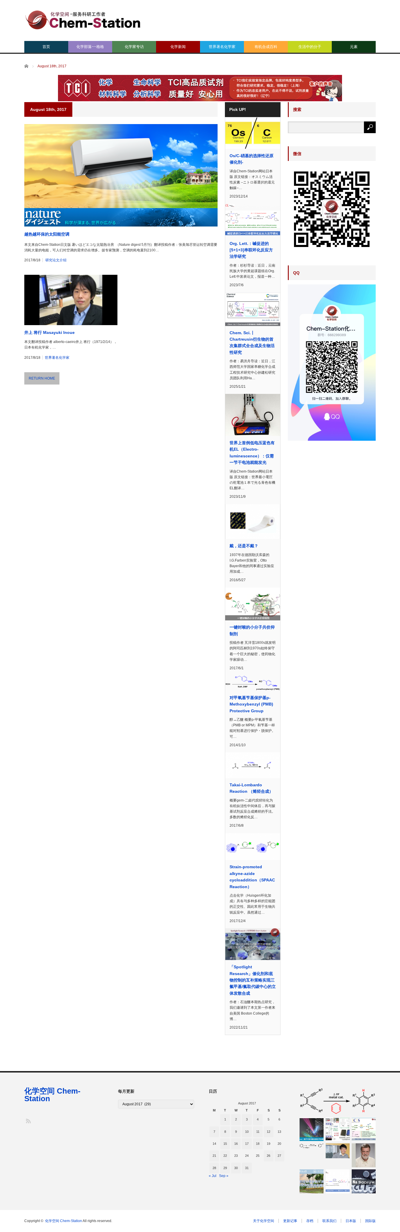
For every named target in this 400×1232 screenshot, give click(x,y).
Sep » (223, 1176)
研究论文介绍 (55, 260)
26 (268, 1155)
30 (236, 1168)
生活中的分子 (309, 46)
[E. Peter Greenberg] (364, 1155)
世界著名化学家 (222, 46)
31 (247, 1168)
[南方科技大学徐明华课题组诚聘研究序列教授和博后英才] (312, 1181)
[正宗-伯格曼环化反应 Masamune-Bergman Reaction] (338, 1100)
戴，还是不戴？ (244, 545)
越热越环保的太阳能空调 (46, 234)
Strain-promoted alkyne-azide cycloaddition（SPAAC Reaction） (252, 876)
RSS (28, 1120)
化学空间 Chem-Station (52, 1095)
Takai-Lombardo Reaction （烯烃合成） (251, 788)
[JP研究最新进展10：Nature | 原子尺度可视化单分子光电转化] (312, 1129)
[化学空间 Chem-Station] (82, 19)
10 (247, 1131)
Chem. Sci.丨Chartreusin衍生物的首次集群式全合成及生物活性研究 (252, 342)
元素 (354, 46)
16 (236, 1143)
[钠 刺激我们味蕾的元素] (364, 1181)
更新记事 (290, 1221)
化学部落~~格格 (90, 46)
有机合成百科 (265, 46)
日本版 (351, 1221)
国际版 (370, 1221)
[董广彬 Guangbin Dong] (338, 1151)
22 (225, 1155)
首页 (46, 46)
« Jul (212, 1176)
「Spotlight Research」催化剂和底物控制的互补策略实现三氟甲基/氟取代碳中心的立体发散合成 (253, 980)
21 (214, 1155)
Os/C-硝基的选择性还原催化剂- (251, 158)
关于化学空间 (263, 1221)
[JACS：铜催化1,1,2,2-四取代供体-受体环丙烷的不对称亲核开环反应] (364, 1129)
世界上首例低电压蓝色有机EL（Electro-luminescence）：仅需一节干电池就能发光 (252, 452)
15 (225, 1143)
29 (225, 1168)
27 (279, 1155)
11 (257, 1131)
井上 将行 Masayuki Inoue (49, 332)
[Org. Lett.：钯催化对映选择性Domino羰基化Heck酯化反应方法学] (338, 1181)
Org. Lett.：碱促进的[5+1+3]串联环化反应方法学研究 (251, 250)
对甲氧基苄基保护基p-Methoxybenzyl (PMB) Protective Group (251, 704)
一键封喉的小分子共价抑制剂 (252, 630)
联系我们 (329, 1221)
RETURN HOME (42, 378)
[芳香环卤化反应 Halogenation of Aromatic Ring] (312, 1146)
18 (257, 1143)
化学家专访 (134, 46)
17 (247, 1143)
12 (268, 1131)
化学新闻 (178, 46)
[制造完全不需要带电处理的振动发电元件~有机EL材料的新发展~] (338, 1129)
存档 (309, 1221)
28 (214, 1168)
